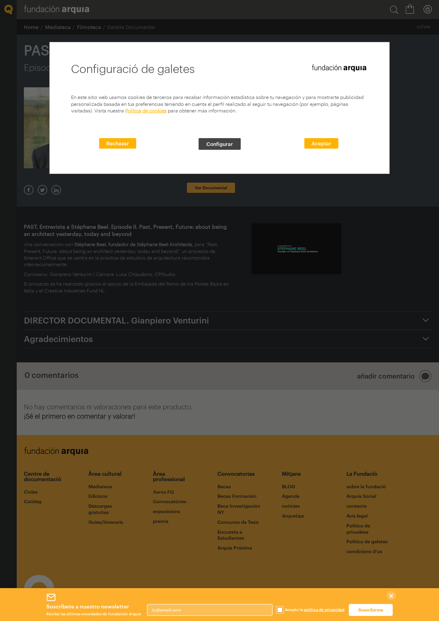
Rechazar (117, 143)
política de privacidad (324, 609)
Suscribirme (370, 609)
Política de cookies (146, 110)
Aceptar (321, 143)
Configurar (219, 144)
